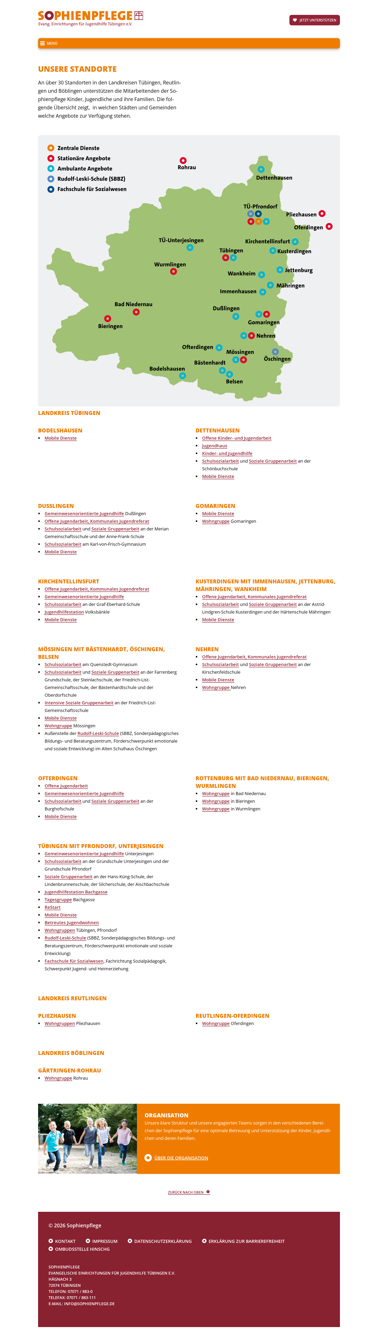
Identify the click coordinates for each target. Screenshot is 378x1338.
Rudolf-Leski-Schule (98, 733)
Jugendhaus (214, 446)
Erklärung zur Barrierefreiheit (247, 1241)
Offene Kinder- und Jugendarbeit (236, 438)
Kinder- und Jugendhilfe (227, 453)
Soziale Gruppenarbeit (273, 461)
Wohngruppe (216, 521)
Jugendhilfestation (64, 612)
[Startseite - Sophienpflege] (90, 25)
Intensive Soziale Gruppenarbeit (79, 703)
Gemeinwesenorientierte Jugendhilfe (84, 513)
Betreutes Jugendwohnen (72, 922)
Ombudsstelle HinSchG (82, 1249)
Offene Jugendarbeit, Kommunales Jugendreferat (97, 521)
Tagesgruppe (58, 899)
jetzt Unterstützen (318, 20)
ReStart (53, 907)
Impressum (104, 1241)
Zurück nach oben (186, 1192)
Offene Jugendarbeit (66, 786)
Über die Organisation (181, 1158)
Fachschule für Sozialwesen (74, 961)
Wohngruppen (60, 930)
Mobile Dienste (61, 438)
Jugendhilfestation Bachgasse (76, 892)
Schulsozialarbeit (220, 461)
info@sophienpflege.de (89, 1303)
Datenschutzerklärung (163, 1241)
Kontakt (65, 1241)
